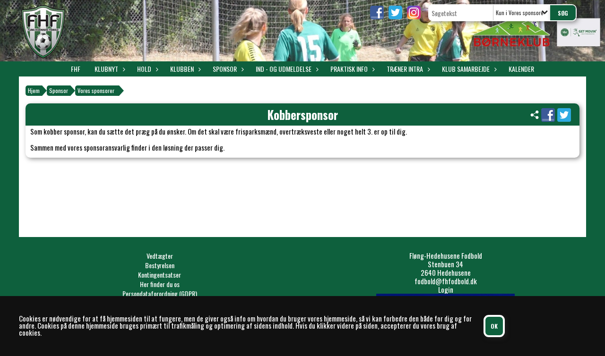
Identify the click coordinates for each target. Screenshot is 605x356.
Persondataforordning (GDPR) (159, 293)
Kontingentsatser (159, 275)
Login (445, 289)
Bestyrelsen (159, 265)
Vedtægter (160, 256)
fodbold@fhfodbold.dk (446, 281)
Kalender (521, 69)
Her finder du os (160, 284)
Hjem (34, 90)
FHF (75, 69)
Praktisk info (349, 69)
